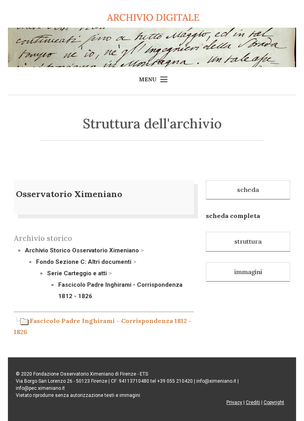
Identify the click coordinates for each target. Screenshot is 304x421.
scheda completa (233, 216)
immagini (248, 272)
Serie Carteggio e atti (77, 273)
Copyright (274, 402)
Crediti (253, 402)
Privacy (234, 402)
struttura (248, 241)
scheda (248, 190)
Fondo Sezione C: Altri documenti (83, 261)
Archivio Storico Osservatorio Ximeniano (82, 250)
